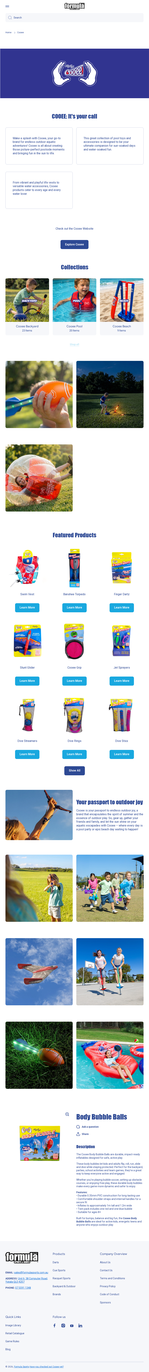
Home (8, 32)
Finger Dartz (122, 594)
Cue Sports (59, 1270)
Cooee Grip (74, 667)
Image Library (13, 1325)
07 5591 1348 (23, 1287)
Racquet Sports (62, 1278)
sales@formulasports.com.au (31, 1272)
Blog (8, 1349)
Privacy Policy (108, 1286)
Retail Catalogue (14, 1333)
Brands (57, 1294)
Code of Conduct (109, 1294)
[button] (82, 1134)
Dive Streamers (27, 741)
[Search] (8, 17)
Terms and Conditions (112, 1278)
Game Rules (12, 1341)
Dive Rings (74, 741)
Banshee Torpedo (74, 594)
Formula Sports (21, 1366)
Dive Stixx (121, 741)
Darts (56, 1262)
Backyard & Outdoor (64, 1286)
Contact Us (106, 1270)
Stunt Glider (27, 667)
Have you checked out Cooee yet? (47, 1366)
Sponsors (105, 1302)
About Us (105, 1262)
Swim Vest (27, 594)
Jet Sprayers (122, 667)
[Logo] (74, 6)
